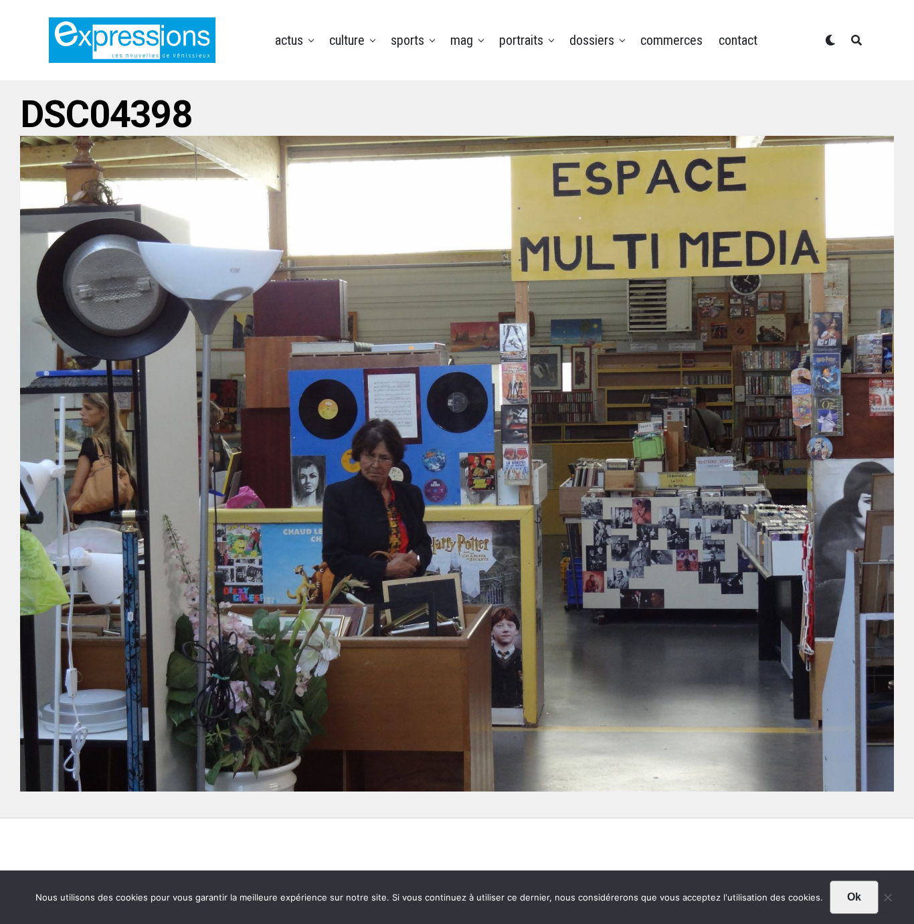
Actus (289, 40)
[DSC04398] (457, 787)
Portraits (521, 40)
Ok (854, 897)
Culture (347, 40)
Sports (407, 40)
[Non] (887, 901)
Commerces (671, 40)
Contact (738, 40)
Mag (461, 40)
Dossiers (591, 40)
